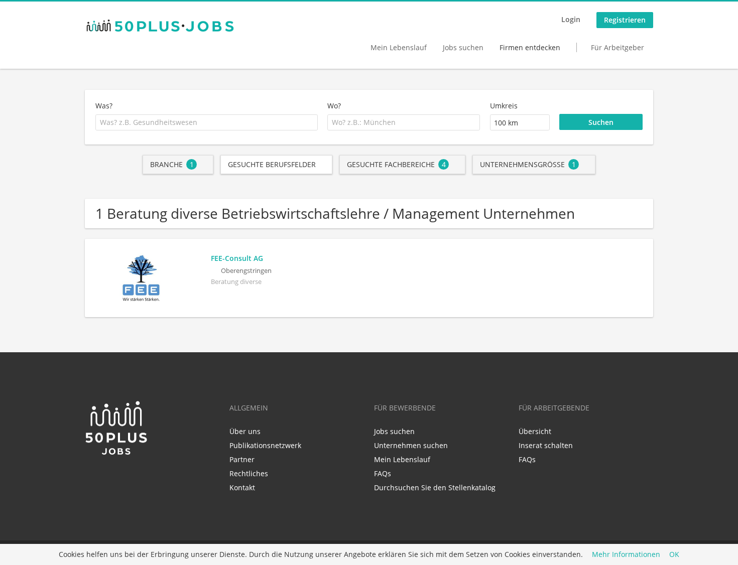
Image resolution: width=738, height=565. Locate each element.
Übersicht (535, 431)
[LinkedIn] (92, 477)
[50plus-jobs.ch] (160, 26)
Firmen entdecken (530, 47)
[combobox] (206, 122)
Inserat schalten (546, 445)
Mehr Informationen (626, 554)
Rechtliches (248, 473)
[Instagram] (123, 477)
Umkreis (504, 105)
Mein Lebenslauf (399, 47)
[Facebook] (108, 477)
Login (570, 19)
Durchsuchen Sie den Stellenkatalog (435, 487)
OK (674, 554)
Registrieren (625, 20)
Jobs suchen (463, 47)
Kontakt (242, 487)
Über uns (245, 431)
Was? (103, 105)
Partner (242, 459)
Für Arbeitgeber (617, 47)
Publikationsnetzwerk (265, 445)
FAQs (382, 473)
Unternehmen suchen (411, 445)
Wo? (334, 105)
